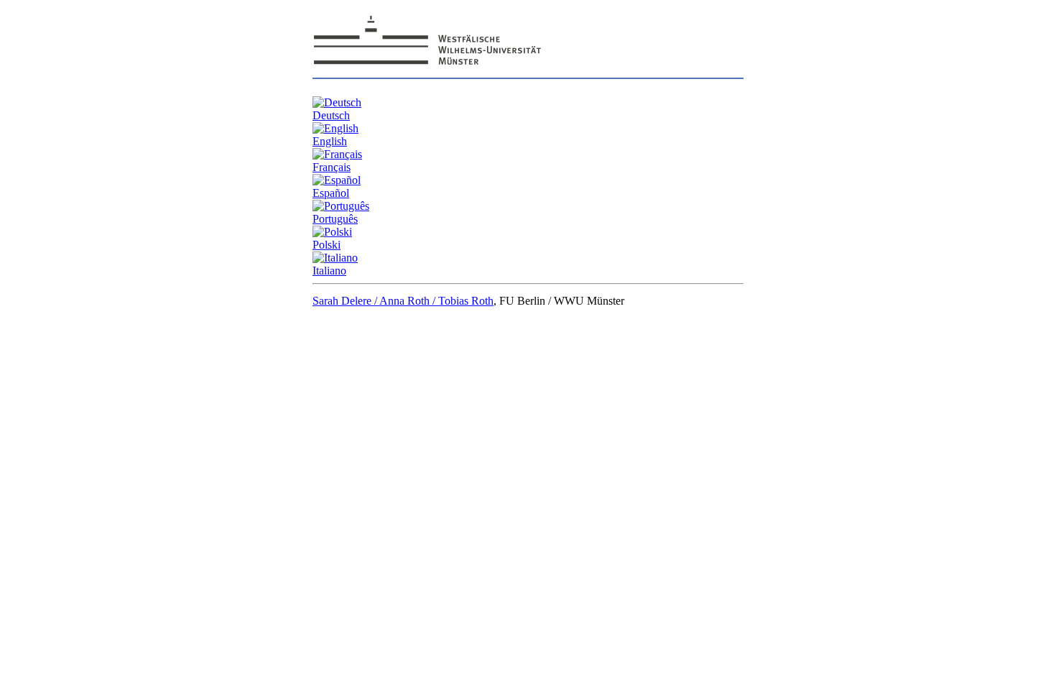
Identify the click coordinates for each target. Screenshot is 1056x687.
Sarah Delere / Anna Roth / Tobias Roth (403, 301)
